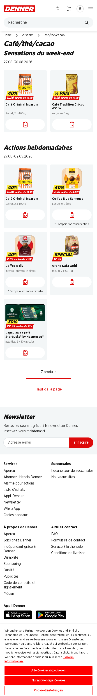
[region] (48, 660)
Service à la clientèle (67, 546)
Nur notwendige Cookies (48, 680)
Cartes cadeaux (16, 515)
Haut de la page (48, 389)
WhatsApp (12, 508)
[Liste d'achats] (25, 124)
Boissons (27, 35)
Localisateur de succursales (72, 471)
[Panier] (69, 9)
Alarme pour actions (19, 483)
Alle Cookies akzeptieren (48, 670)
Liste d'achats (14, 489)
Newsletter (12, 502)
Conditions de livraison (68, 553)
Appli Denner (14, 496)
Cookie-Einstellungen (48, 690)
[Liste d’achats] (57, 9)
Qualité (9, 570)
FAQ (54, 534)
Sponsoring (12, 564)
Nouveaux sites (63, 477)
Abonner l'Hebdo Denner (23, 477)
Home (8, 35)
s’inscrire (81, 442)
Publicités (11, 576)
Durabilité (11, 557)
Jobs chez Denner (17, 540)
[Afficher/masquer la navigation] (90, 8)
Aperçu (9, 471)
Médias (9, 593)
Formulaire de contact (68, 540)
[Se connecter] (80, 8)
